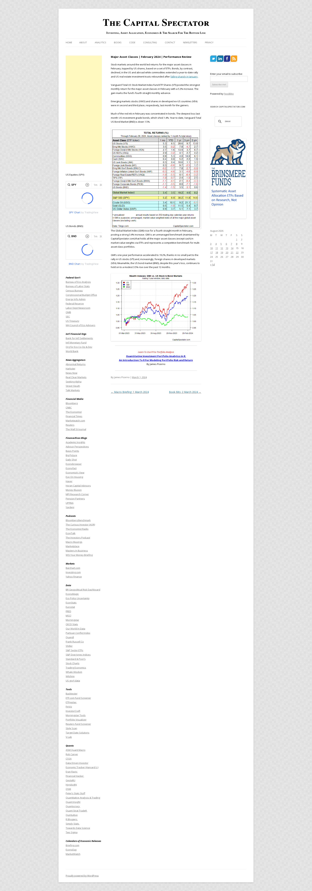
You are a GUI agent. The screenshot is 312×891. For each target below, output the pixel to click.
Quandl (70, 637)
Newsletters (190, 42)
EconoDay (71, 849)
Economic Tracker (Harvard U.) (82, 767)
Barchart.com (73, 568)
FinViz (69, 706)
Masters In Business (77, 550)
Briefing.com (72, 845)
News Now (71, 373)
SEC (68, 316)
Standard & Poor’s (76, 659)
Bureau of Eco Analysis (78, 282)
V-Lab (69, 737)
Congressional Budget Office (81, 295)
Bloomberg (72, 403)
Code (132, 42)
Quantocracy (73, 806)
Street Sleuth (73, 386)
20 (227, 252)
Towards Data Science (78, 828)
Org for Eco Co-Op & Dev (79, 347)
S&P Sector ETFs (74, 650)
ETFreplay (71, 702)
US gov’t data (73, 680)
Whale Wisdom (74, 672)
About (83, 42)
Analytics (100, 42)
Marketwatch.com (75, 420)
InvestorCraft (73, 711)
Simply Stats (73, 823)
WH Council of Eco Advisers (80, 325)
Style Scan (71, 728)
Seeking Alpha (73, 381)
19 (221, 252)
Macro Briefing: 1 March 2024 (130, 392)
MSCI (68, 615)
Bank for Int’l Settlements (79, 338)
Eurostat (70, 607)
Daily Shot (71, 459)
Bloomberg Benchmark (78, 520)
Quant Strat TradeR (76, 810)
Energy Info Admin (76, 299)
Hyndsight (71, 784)
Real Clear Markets (76, 377)
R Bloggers (72, 819)
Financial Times (74, 416)
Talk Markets (73, 390)
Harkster (70, 368)
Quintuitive (72, 815)
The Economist (74, 412)
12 (221, 248)
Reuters (70, 425)
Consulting (150, 42)
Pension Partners (75, 498)
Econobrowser (74, 464)
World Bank (72, 351)
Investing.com (73, 572)
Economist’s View (75, 472)
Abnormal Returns (76, 364)
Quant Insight (73, 802)
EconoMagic (72, 594)
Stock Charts (72, 663)
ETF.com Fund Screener (78, 698)
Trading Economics (76, 667)
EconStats (71, 602)
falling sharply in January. (184, 76)
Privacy (209, 42)
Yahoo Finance (74, 576)
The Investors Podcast (78, 537)
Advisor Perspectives (77, 446)
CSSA (69, 758)
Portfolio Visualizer (76, 719)
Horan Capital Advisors (78, 485)
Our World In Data (75, 628)
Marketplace (72, 546)
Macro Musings (74, 542)
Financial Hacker (75, 776)
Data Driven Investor (77, 763)
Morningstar (72, 620)
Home (69, 42)
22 (237, 252)
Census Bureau (74, 290)
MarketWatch (73, 854)
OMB (68, 312)
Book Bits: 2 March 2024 (185, 392)
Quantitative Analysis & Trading (83, 797)
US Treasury (72, 321)
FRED (68, 611)
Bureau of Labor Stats (78, 286)
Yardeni (70, 507)
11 (216, 248)
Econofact (71, 468)
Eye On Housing (74, 477)
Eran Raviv (72, 771)
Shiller (69, 646)
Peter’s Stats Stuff (75, 793)
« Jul (212, 264)
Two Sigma (71, 832)
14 (232, 248)
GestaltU (70, 780)
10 (211, 248)
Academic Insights (75, 442)
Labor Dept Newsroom (78, 308)
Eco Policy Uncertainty (78, 598)
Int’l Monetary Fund (76, 342)
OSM (68, 789)
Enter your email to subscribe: (226, 73)
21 (232, 252)
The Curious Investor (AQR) (80, 524)
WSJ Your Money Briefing (79, 555)
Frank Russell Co (75, 641)
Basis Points (72, 451)
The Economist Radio (77, 529)
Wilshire (70, 676)
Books (117, 42)
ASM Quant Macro (75, 750)
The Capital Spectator (156, 22)
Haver (69, 481)
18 (216, 252)
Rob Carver (72, 754)
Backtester (71, 693)
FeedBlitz (229, 93)
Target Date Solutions (77, 732)
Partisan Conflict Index (78, 633)
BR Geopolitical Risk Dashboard (83, 589)
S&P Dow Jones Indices (78, 654)
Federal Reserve (75, 303)
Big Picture (71, 455)
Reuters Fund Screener (78, 724)
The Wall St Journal (76, 429)
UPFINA (69, 503)
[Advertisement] (84, 109)
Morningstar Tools (76, 715)
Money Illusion (74, 490)
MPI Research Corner (77, 494)
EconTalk (70, 533)
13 (227, 248)
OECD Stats (72, 624)
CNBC (69, 407)
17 (211, 252)
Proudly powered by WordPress (82, 875)
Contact (170, 42)
